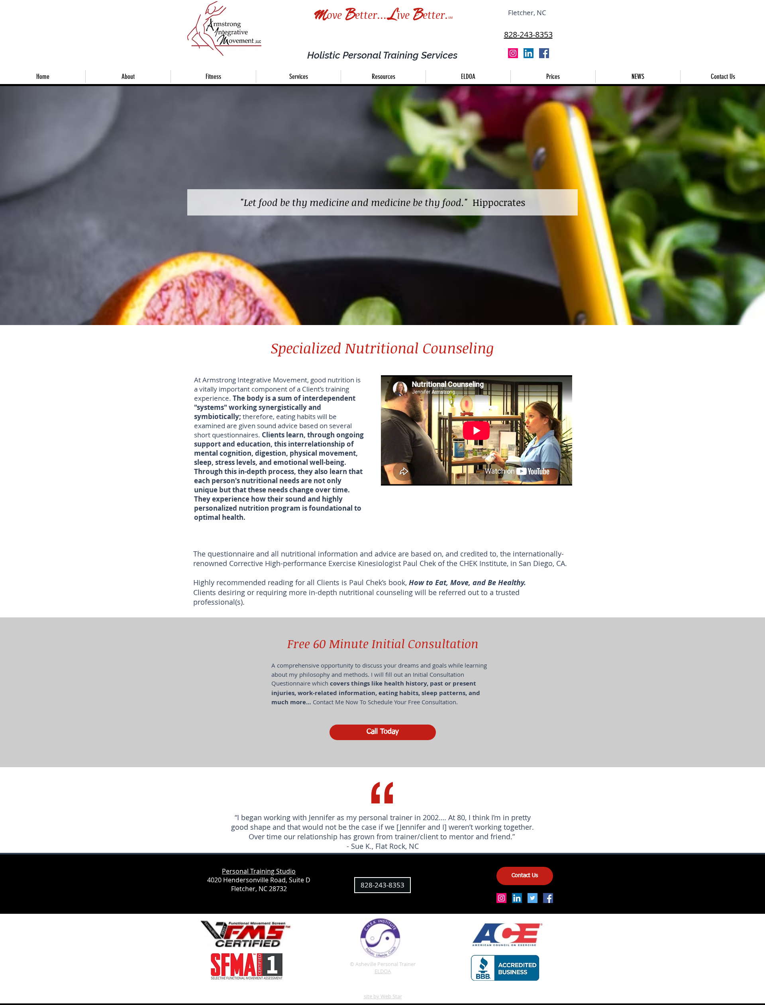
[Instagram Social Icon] (513, 53)
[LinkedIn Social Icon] (529, 53)
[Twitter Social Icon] (532, 898)
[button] (298, 76)
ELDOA (383, 971)
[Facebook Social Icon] (544, 53)
